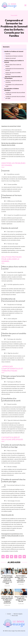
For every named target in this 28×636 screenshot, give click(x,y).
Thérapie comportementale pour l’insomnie (13, 81)
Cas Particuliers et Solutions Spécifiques (11, 89)
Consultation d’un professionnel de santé (14, 85)
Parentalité (14, 15)
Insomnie (7, 54)
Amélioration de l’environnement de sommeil (14, 69)
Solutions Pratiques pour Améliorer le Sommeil (14, 61)
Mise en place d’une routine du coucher (13, 65)
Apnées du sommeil (10, 58)
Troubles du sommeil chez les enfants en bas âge (15, 93)
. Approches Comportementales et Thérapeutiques (13, 77)
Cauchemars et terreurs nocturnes (14, 56)
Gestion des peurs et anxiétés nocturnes (13, 73)
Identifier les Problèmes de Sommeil (13, 51)
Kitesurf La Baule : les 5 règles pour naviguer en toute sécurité (21, 599)
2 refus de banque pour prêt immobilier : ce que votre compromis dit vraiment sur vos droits (7, 579)
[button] (25, 5)
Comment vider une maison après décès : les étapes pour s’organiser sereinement (7, 600)
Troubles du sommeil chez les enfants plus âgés (15, 97)
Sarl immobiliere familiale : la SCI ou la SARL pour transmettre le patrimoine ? (21, 579)
